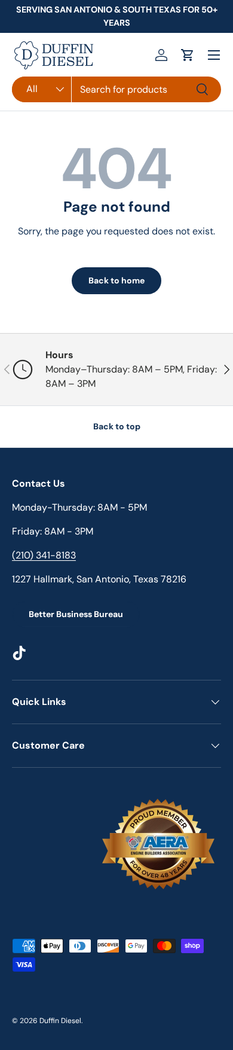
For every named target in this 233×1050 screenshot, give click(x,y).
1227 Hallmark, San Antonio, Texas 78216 (99, 579)
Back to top (116, 426)
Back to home (116, 280)
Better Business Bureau (76, 614)
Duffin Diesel (60, 1020)
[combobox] (116, 89)
